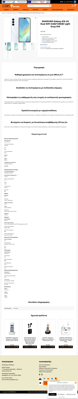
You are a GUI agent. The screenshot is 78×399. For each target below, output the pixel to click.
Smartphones (48, 48)
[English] (61, 1)
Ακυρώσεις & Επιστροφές (46, 370)
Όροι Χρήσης (42, 366)
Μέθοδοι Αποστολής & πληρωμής (48, 368)
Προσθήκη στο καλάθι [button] (11, 346)
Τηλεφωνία (15, 12)
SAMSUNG (15, 308)
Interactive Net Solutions (44, 391)
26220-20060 (8, 378)
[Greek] (62, 1)
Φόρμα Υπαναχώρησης (45, 371)
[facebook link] (40, 375)
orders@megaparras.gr (11, 379)
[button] (75, 382)
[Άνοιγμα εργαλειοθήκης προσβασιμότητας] (75, 2)
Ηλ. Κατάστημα (9, 12)
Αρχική (3, 12)
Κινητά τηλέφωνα (55, 48)
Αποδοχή (52, 394)
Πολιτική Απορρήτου (44, 365)
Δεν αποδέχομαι (61, 394)
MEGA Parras (13, 391)
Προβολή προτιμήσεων (71, 394)
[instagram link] (42, 375)
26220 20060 (69, 1)
